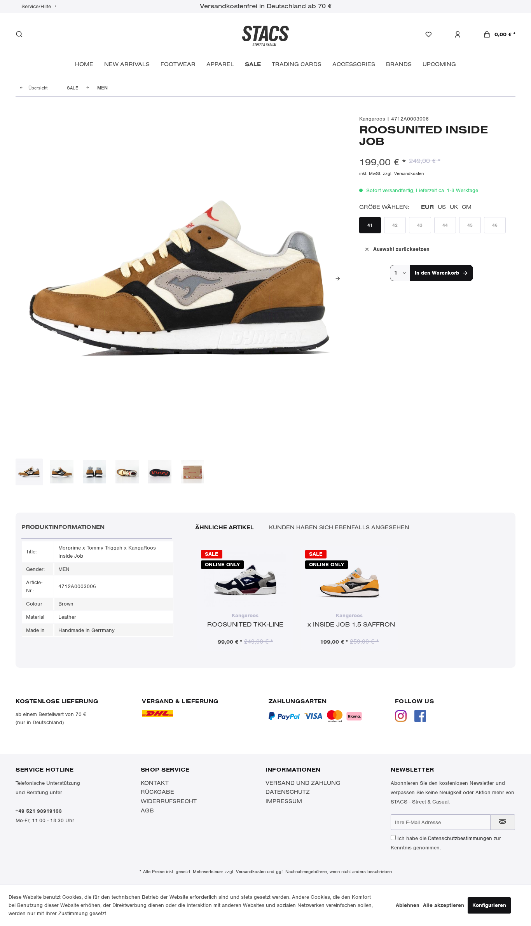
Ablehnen (407, 905)
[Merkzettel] (432, 34)
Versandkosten (251, 871)
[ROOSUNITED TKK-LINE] (245, 579)
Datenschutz (288, 791)
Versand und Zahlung (303, 782)
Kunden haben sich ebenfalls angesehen (339, 527)
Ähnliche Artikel (224, 527)
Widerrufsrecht (169, 801)
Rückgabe (157, 791)
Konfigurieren (489, 905)
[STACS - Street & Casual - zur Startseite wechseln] (265, 35)
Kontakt (155, 782)
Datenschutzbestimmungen (460, 838)
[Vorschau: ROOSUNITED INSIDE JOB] (29, 472)
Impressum (284, 801)
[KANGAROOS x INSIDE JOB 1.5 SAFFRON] (349, 579)
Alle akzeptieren (443, 905)
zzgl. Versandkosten (403, 173)
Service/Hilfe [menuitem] (36, 6)
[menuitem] (432, 34)
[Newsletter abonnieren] (502, 822)
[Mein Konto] (461, 34)
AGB (147, 810)
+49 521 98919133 (39, 811)
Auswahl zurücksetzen (401, 249)
